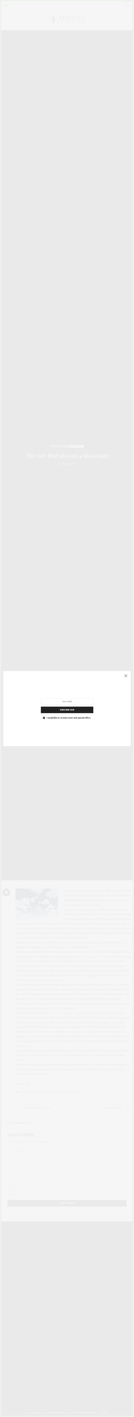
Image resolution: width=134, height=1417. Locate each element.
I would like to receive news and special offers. (69, 718)
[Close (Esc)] (126, 676)
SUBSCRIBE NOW (67, 710)
